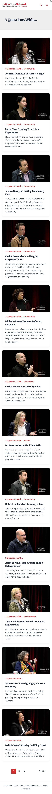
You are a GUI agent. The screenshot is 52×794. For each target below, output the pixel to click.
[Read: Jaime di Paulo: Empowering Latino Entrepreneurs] (26, 540)
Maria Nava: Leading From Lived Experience (22, 130)
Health (27, 440)
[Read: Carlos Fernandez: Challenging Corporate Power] (26, 233)
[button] (41, 4)
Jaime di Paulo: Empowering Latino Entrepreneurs (24, 564)
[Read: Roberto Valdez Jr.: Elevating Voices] (26, 481)
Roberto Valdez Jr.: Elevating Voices (24, 504)
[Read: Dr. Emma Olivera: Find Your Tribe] (26, 422)
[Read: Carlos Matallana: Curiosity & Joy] (26, 364)
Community (29, 69)
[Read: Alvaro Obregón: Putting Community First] (26, 168)
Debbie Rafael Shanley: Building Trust (25, 745)
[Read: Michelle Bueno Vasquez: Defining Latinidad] (26, 298)
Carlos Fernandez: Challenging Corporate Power (21, 258)
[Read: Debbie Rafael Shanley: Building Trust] (26, 722)
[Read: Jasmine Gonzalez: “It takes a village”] (26, 51)
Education (28, 382)
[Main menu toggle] (47, 5)
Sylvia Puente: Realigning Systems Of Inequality (25, 685)
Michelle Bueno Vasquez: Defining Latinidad (23, 323)
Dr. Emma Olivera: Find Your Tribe (23, 445)
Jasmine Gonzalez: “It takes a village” (25, 73)
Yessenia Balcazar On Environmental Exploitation (24, 623)
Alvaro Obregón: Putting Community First (25, 192)
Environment (30, 616)
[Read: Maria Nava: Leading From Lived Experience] (26, 106)
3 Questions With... (14, 69)
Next (42, 771)
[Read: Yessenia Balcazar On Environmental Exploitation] (26, 598)
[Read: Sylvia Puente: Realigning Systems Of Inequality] (26, 660)
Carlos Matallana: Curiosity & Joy (23, 386)
